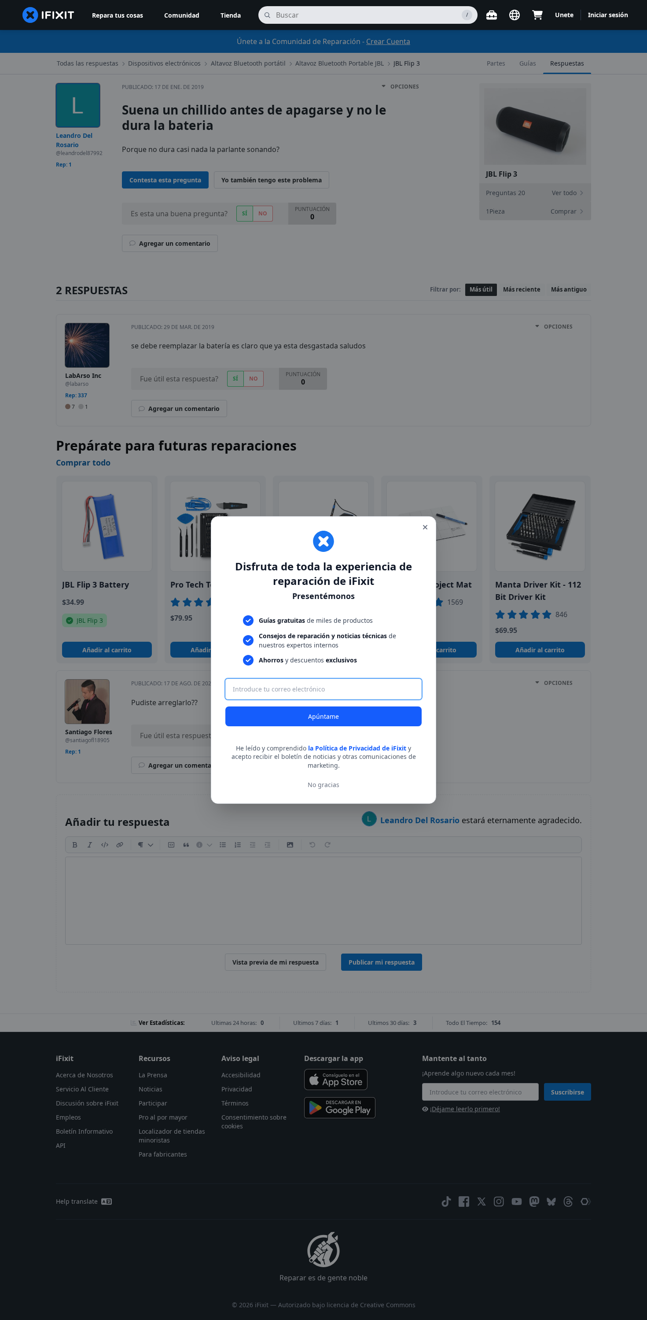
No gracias (323, 784)
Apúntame (323, 716)
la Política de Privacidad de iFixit (357, 748)
